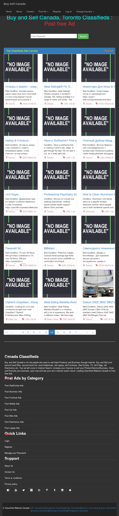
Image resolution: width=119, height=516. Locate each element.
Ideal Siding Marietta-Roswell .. (63, 302)
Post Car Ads (11, 409)
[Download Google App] (70, 490)
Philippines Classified (78, 510)
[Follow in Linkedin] (62, 490)
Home (9, 11)
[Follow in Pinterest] (46, 490)
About (19, 11)
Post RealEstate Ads (14, 385)
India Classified (73, 507)
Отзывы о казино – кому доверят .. (27, 86)
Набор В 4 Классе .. (18, 140)
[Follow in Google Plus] (31, 490)
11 (40, 332)
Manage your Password (15, 452)
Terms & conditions (13, 477)
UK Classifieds (37, 507)
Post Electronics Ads (14, 421)
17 (76, 332)
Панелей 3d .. (14, 248)
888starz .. (50, 248)
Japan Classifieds (108, 507)
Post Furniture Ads (13, 397)
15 (64, 332)
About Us (9, 465)
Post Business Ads (13, 391)
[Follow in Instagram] (39, 490)
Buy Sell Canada (15, 3)
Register (57, 11)
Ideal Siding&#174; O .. (58, 86)
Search (83, 36)
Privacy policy (11, 483)
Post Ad (43, 11)
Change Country (84, 11)
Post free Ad (59, 23)
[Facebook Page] (8, 490)
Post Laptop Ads (12, 427)
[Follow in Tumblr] (54, 490)
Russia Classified (40, 510)
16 (70, 332)
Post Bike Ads (11, 415)
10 (34, 332)
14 (58, 332)
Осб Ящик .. (13, 194)
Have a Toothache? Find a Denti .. (65, 140)
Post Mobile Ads (12, 403)
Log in (69, 11)
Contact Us (10, 471)
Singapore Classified (55, 507)
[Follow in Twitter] (23, 490)
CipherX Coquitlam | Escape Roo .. (27, 302)
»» (93, 332)
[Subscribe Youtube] (15, 490)
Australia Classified (58, 510)
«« (7, 332)
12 (46, 332)
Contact (30, 11)
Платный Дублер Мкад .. (99, 140)
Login (7, 440)
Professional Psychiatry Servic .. (64, 194)
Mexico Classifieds (90, 507)
